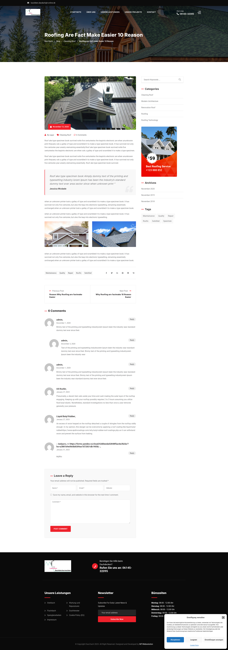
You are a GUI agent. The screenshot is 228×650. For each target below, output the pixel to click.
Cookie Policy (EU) (76, 615)
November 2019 (148, 195)
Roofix (78, 273)
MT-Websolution (146, 644)
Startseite (75, 12)
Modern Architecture (149, 101)
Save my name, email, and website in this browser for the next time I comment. (86, 495)
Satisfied (87, 273)
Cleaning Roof (65, 135)
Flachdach (51, 611)
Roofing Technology (149, 120)
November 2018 (148, 201)
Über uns (90, 12)
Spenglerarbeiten (54, 615)
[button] (223, 617)
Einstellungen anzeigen (214, 640)
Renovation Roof (148, 107)
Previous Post (58, 291)
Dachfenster (74, 611)
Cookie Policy (194, 645)
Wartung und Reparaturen (74, 604)
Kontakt (151, 12)
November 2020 (148, 189)
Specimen (167, 221)
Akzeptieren (175, 640)
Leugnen (193, 640)
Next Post (124, 291)
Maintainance (51, 273)
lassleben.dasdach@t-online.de (43, 3)
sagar (52, 135)
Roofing (144, 114)
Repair (70, 273)
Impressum (52, 620)
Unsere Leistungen (110, 12)
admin (59, 319)
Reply (132, 319)
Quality (62, 273)
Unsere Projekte (133, 12)
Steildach (51, 603)
